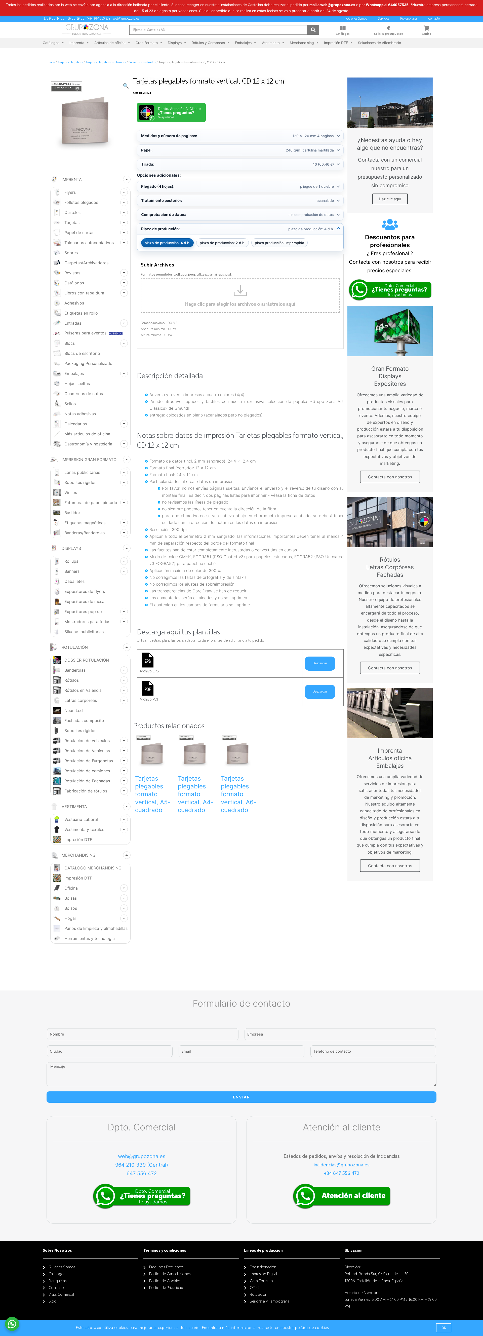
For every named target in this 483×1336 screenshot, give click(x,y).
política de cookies (312, 1328)
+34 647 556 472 (341, 1173)
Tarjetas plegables (70, 62)
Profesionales (408, 18)
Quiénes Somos (356, 18)
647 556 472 (142, 1173)
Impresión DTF (336, 43)
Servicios (383, 18)
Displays (175, 43)
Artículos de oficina (110, 43)
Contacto (434, 18)
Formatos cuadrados (142, 62)
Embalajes (243, 43)
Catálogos (343, 33)
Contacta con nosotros (390, 476)
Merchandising (302, 43)
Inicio (51, 62)
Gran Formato (147, 43)
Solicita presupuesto (388, 33)
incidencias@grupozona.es (342, 1164)
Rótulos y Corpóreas (208, 43)
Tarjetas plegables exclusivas (106, 62)
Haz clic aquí (390, 199)
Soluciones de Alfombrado (379, 43)
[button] (443, 1327)
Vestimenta (271, 43)
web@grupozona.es (141, 1156)
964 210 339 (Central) (141, 1165)
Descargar (320, 663)
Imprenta (76, 43)
